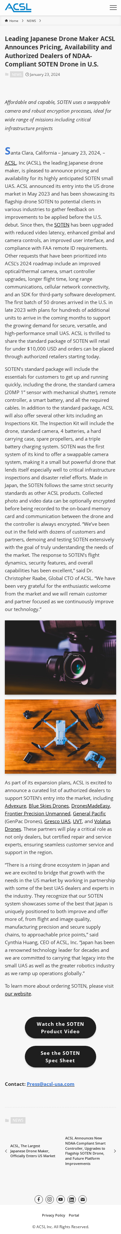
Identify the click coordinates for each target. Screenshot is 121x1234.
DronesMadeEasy (90, 805)
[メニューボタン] (113, 7)
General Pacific (89, 813)
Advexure (15, 805)
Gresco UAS (57, 821)
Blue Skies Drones (49, 805)
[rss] (71, 1199)
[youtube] (60, 1199)
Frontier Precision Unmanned (37, 813)
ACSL (10, 162)
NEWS (17, 74)
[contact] (82, 1199)
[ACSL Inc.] (18, 7)
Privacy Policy (53, 1215)
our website (18, 993)
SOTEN (61, 224)
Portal (74, 1215)
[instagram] (49, 1199)
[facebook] (39, 1199)
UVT (77, 821)
